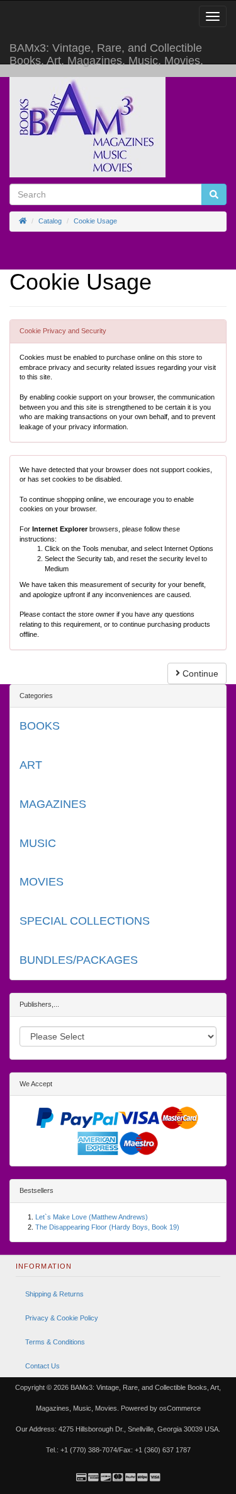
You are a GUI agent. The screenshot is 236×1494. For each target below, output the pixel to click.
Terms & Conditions (55, 1342)
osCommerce (180, 1408)
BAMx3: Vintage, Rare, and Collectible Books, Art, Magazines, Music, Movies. (106, 53)
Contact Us (42, 1366)
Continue (199, 673)
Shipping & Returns (54, 1294)
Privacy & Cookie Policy (61, 1318)
